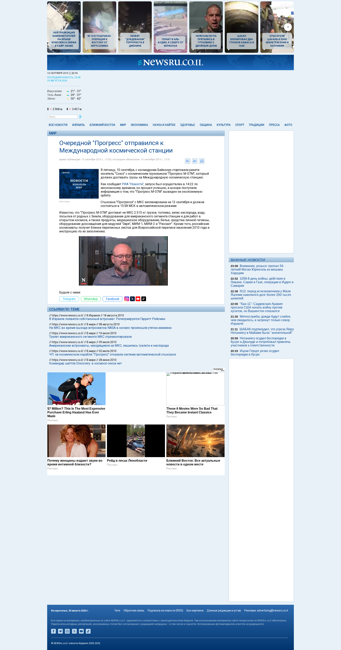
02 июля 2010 (107, 351)
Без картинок (195, 610)
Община (206, 124)
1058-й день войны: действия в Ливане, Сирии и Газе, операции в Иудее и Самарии (262, 282)
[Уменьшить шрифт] (188, 161)
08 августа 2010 (109, 324)
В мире (91, 324)
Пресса (274, 124)
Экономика (139, 124)
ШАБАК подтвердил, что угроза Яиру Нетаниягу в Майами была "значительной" (262, 330)
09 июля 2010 (107, 342)
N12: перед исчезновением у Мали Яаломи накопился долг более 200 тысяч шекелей (261, 295)
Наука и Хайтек (164, 124)
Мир (123, 124)
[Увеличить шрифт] (195, 161)
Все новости (58, 124)
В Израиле (93, 315)
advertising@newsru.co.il (272, 610)
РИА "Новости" (133, 184)
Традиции (256, 124)
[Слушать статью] (206, 161)
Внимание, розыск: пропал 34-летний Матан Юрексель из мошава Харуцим (257, 269)
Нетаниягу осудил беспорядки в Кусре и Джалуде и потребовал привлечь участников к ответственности (260, 342)
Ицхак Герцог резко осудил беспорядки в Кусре (255, 352)
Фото (288, 124)
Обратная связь (134, 610)
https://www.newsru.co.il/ (67, 315)
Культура (223, 124)
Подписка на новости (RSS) (165, 610)
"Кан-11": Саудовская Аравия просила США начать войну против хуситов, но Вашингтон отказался (257, 307)
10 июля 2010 (107, 333)
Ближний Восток (102, 124)
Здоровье (187, 124)
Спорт (239, 124)
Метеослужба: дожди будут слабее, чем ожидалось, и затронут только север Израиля (261, 320)
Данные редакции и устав (224, 610)
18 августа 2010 (113, 315)
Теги (117, 610)
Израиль (78, 124)
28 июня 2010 (107, 359)
